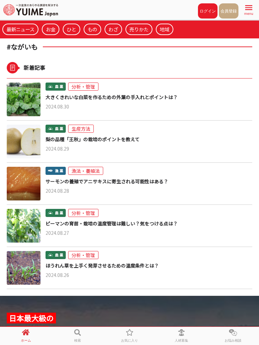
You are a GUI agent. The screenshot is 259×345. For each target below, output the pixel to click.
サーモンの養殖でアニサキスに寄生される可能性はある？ (107, 181)
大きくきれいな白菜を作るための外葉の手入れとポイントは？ (112, 97)
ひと (71, 29)
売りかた (139, 29)
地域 (164, 29)
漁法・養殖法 (85, 170)
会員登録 (229, 10)
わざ (113, 29)
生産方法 (80, 128)
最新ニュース (20, 29)
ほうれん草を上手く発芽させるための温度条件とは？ (102, 265)
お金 (50, 29)
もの (92, 29)
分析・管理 (83, 86)
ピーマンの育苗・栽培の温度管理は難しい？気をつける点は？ (112, 223)
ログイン (208, 10)
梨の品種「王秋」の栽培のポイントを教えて (93, 139)
